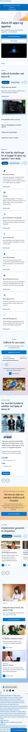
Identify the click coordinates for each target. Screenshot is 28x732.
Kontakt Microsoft (8, 727)
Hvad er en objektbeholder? (18, 717)
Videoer (24, 711)
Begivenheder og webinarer (12, 709)
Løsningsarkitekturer (15, 702)
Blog (17, 708)
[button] (14, 50)
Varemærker (3, 731)
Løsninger (15, 700)
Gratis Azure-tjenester (13, 697)
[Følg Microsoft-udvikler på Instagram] (7, 690)
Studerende (3, 709)
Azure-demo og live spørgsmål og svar (9, 704)
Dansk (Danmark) (4, 720)
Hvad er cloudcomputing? (6, 713)
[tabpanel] (14, 113)
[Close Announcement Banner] (25, 6)
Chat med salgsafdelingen (19, 730)
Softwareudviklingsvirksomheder (8, 706)
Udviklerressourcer (22, 708)
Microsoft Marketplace (21, 706)
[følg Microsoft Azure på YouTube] (13, 690)
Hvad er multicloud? (17, 713)
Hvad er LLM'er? (7, 717)
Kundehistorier (8, 695)
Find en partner (3, 708)
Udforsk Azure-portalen (11, 687)
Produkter (14, 695)
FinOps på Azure (12, 699)
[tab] (5, 82)
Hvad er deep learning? (15, 715)
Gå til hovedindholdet (5, 1)
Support (23, 702)
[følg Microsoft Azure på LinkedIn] (10, 690)
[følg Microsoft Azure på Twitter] (4, 690)
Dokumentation (11, 708)
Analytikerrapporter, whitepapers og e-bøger (11, 711)
